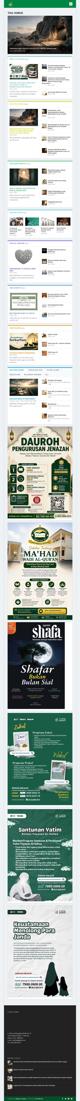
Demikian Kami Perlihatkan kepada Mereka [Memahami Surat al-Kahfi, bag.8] (22, 131)
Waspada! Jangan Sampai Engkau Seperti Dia (56, 171)
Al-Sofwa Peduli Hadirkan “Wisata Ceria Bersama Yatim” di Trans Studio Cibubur (59, 67)
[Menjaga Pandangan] (44, 381)
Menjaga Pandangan (55, 380)
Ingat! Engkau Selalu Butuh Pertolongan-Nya (22, 189)
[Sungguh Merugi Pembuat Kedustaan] (44, 250)
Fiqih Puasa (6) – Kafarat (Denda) (59, 343)
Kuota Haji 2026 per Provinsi (57, 92)
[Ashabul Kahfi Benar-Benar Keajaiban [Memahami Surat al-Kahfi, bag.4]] (44, 150)
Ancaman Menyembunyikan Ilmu (59, 314)
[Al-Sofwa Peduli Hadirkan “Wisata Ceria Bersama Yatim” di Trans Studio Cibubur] (44, 66)
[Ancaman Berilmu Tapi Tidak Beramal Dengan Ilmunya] (44, 295)
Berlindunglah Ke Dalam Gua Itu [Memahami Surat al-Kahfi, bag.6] (59, 126)
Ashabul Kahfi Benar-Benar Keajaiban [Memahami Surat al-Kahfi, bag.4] (59, 151)
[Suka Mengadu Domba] (44, 305)
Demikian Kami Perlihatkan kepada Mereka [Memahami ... (34, 49)
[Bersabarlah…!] (44, 405)
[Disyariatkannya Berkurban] (24, 341)
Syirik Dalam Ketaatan (61, 229)
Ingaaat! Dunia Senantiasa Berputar (57, 416)
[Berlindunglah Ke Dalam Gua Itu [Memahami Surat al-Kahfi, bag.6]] (44, 125)
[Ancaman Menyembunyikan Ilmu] (44, 314)
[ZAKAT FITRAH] (44, 335)
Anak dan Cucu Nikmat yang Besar (57, 392)
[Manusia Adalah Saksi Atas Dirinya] (44, 261)
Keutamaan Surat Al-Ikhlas (22, 313)
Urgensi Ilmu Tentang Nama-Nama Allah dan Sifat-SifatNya (34, 1085)
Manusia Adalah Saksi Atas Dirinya (57, 261)
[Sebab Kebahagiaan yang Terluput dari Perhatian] (44, 192)
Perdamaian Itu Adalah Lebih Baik (23, 270)
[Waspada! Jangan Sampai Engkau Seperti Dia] (44, 171)
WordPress (39, 1099)
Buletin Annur (21, 51)
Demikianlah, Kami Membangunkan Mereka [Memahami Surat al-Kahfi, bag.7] (54, 113)
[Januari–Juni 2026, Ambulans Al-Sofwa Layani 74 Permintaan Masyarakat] (24, 72)
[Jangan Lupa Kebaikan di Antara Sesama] (44, 272)
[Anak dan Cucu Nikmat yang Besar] (44, 392)
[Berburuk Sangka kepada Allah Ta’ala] (48, 221)
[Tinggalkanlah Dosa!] (44, 202)
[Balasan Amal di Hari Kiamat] (24, 387)
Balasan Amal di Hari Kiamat (23, 399)
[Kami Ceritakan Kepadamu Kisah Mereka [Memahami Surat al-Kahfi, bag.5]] (44, 138)
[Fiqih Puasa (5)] (44, 353)
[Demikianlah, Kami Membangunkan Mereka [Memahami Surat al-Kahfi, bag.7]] (44, 111)
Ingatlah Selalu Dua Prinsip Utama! (57, 181)
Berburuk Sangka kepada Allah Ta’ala (47, 230)
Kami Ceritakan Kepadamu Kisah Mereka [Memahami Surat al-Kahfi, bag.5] (59, 139)
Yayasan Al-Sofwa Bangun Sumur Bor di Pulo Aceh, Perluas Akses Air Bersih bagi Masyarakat (55, 80)
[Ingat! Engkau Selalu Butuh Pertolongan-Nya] (24, 177)
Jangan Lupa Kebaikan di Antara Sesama (59, 272)
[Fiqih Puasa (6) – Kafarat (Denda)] (44, 344)
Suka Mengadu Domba (55, 305)
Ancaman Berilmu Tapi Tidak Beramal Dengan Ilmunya (58, 295)
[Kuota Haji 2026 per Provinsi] (44, 93)
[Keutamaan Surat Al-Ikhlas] (24, 301)
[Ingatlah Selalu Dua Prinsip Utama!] (44, 181)
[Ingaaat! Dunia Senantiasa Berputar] (44, 416)
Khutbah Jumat (28, 401)
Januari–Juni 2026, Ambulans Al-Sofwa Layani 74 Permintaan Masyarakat (22, 85)
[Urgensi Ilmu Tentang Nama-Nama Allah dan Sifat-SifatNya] (10, 1086)
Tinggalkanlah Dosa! (55, 202)
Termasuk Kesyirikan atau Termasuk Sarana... (15, 230)
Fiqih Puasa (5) (53, 352)
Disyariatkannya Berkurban (22, 353)
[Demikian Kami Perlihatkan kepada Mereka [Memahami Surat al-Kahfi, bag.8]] (24, 117)
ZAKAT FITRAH (52, 334)
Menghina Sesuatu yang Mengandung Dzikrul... (30, 230)
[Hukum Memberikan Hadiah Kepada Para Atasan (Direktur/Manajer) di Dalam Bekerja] (10, 1078)
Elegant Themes (21, 1099)
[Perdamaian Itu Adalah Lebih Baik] (24, 257)
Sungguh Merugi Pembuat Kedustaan (57, 250)
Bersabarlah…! (53, 404)
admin (13, 401)
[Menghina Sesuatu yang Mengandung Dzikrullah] (32, 221)
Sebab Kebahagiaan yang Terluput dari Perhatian (56, 192)
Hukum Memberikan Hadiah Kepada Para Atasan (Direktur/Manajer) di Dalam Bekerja (42, 1077)
